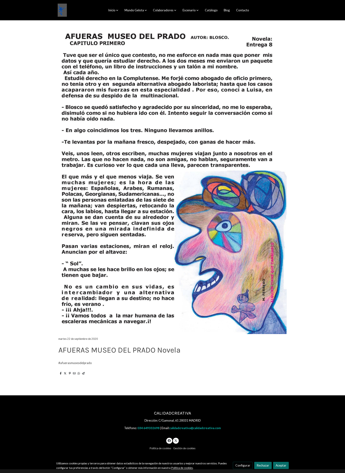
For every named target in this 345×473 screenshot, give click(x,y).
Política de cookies (160, 448)
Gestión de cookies (184, 448)
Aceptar (281, 465)
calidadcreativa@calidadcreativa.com (195, 428)
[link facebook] (169, 440)
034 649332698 (148, 428)
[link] (62, 10)
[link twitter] (176, 440)
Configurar (242, 465)
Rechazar (263, 465)
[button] (113, 10)
